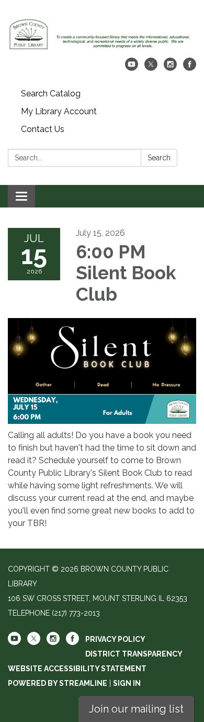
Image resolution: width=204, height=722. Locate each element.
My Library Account (59, 111)
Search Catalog (51, 94)
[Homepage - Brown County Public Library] (102, 34)
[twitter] (150, 68)
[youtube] (131, 68)
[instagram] (170, 68)
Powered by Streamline (57, 683)
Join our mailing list (136, 709)
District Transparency (134, 654)
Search (159, 158)
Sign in (127, 683)
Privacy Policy (115, 639)
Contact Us (42, 129)
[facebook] (189, 68)
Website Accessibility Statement (77, 668)
